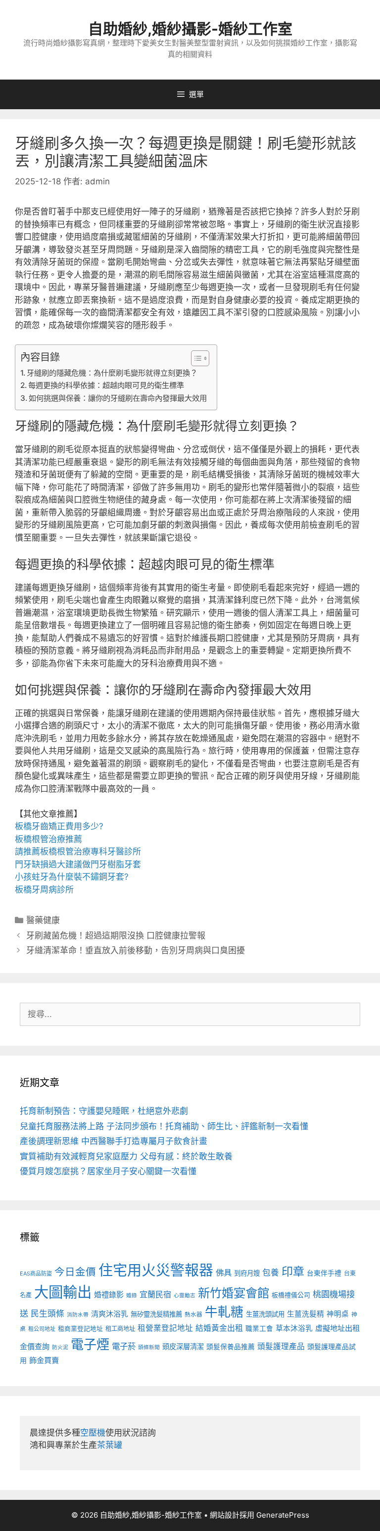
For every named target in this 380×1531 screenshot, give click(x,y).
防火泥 (60, 1347)
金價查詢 (34, 1346)
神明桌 (338, 1314)
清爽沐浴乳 (109, 1313)
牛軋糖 (224, 1311)
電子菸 (124, 1346)
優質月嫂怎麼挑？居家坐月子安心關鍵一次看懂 (108, 1171)
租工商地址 (120, 1328)
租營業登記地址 (165, 1328)
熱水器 (193, 1314)
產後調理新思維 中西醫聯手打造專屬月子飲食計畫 (113, 1141)
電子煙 (90, 1344)
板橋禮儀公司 (291, 1295)
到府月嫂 (247, 1273)
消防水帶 (78, 1315)
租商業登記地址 (80, 1328)
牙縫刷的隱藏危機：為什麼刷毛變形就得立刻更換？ (112, 373)
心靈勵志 (184, 1295)
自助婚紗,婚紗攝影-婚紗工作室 (190, 29)
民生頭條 (47, 1313)
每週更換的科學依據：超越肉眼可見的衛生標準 (106, 385)
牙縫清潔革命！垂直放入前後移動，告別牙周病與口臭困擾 (135, 950)
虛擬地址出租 (337, 1328)
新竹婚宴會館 (233, 1292)
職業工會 (259, 1328)
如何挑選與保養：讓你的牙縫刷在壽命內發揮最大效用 (118, 398)
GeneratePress (282, 1515)
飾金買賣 (44, 1360)
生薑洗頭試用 (265, 1314)
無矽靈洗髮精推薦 (156, 1314)
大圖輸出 (63, 1292)
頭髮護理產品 (281, 1346)
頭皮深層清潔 (183, 1346)
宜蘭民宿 (155, 1294)
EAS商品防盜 (36, 1273)
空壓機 (92, 1433)
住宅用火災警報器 (155, 1270)
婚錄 (131, 1295)
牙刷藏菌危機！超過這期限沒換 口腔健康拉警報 (115, 935)
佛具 (224, 1272)
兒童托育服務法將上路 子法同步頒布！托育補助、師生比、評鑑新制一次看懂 (164, 1126)
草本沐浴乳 (294, 1328)
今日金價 (75, 1272)
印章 (293, 1271)
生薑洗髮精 (305, 1314)
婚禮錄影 (109, 1294)
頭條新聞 (149, 1347)
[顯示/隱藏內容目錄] (195, 358)
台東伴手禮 (324, 1273)
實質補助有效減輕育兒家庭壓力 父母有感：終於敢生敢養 (126, 1156)
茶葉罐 (109, 1445)
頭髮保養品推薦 (230, 1347)
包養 (270, 1272)
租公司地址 (41, 1328)
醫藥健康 (43, 920)
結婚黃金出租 (219, 1328)
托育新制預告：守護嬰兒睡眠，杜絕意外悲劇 (104, 1111)
